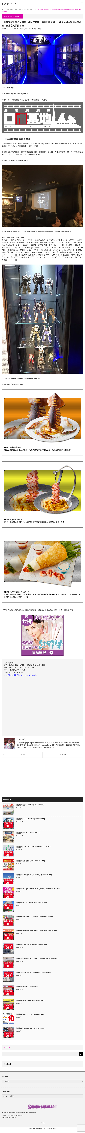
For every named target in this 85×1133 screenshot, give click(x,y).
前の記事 (22, 755)
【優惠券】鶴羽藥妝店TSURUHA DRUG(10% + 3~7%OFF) (36, 930)
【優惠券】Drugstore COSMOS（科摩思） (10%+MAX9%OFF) (38, 889)
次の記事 (63, 755)
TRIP (31, 29)
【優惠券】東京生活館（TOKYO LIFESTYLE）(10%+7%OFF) (37, 958)
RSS (44, 1123)
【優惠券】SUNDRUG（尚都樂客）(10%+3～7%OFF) (34, 916)
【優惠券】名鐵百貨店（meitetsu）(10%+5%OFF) (33, 972)
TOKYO (27, 29)
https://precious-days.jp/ (9, 1117)
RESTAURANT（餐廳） (17, 29)
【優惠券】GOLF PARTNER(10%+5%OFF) (31, 1000)
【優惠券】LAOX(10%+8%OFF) (27, 986)
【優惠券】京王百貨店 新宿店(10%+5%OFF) (31, 944)
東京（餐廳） (38, 29)
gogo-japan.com (41, 1128)
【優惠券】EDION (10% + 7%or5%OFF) (30, 1014)
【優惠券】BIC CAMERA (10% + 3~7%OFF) (31, 902)
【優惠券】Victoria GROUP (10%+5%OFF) (31, 1028)
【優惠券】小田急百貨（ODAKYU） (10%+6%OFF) (34, 875)
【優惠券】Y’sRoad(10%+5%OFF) (28, 833)
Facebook (7, 1064)
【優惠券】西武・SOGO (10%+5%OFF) (30, 805)
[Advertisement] (25, 775)
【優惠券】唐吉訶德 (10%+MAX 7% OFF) (30, 861)
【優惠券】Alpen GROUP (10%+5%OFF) (30, 819)
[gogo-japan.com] (9, 3)
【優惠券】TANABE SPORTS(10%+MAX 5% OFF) (33, 847)
